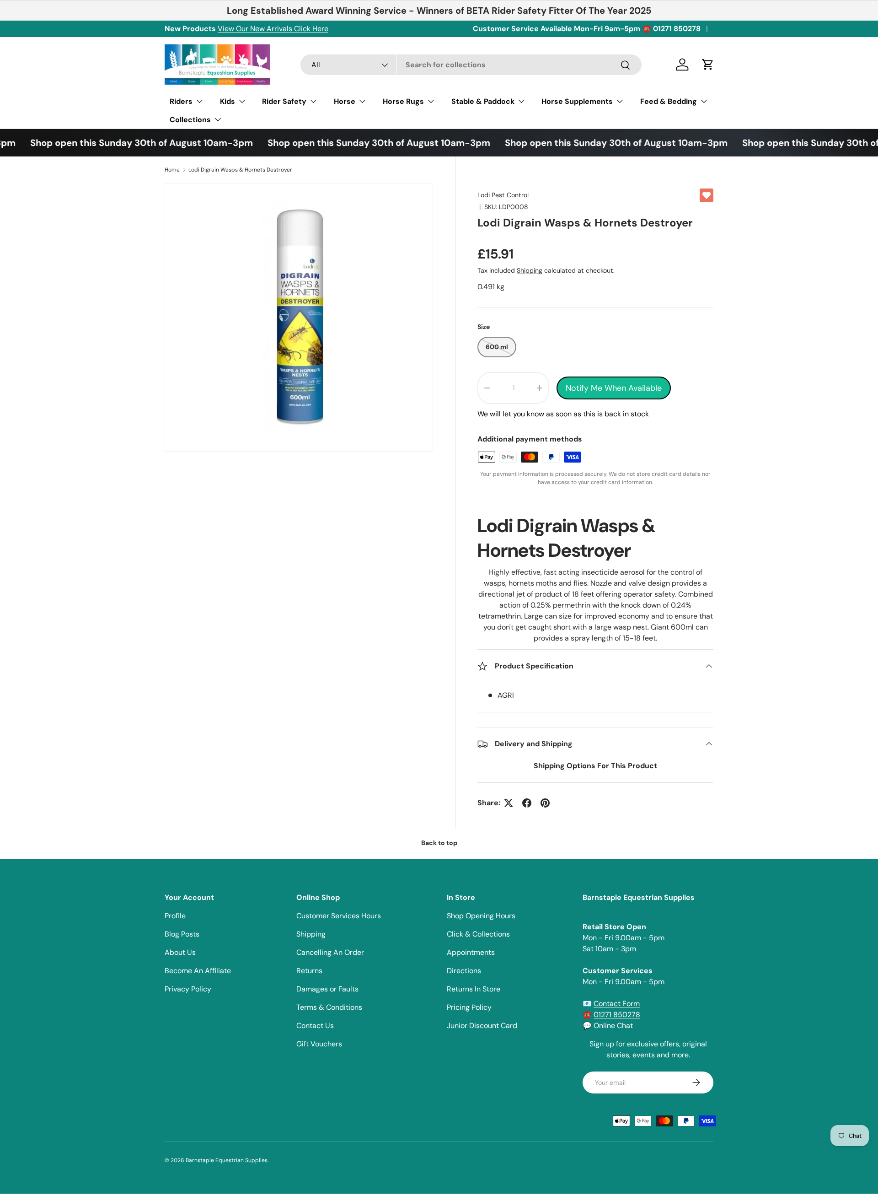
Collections (190, 119)
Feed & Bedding (668, 101)
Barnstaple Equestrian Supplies (227, 1160)
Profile (175, 916)
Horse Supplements (577, 101)
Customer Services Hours (338, 916)
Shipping (529, 270)
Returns (309, 970)
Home (172, 169)
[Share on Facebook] (527, 803)
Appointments (471, 952)
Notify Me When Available (614, 387)
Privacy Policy (188, 989)
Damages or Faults (327, 989)
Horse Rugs (403, 101)
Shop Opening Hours (481, 916)
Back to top (439, 843)
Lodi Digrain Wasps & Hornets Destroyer (240, 169)
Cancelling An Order (330, 952)
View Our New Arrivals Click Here (273, 28)
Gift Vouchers (319, 1044)
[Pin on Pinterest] (545, 803)
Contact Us (315, 1025)
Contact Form (617, 1003)
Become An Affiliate (198, 970)
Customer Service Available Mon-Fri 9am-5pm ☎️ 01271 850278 (587, 28)
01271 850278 (617, 1014)
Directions (464, 970)
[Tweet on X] (508, 803)
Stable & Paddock (482, 101)
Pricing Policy (469, 1007)
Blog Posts (182, 934)
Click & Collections (478, 934)
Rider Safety (284, 101)
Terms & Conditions (329, 1007)
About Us (180, 952)
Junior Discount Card (482, 1025)
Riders (181, 101)
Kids (227, 101)
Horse (344, 101)
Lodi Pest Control (503, 195)
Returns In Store (473, 989)
